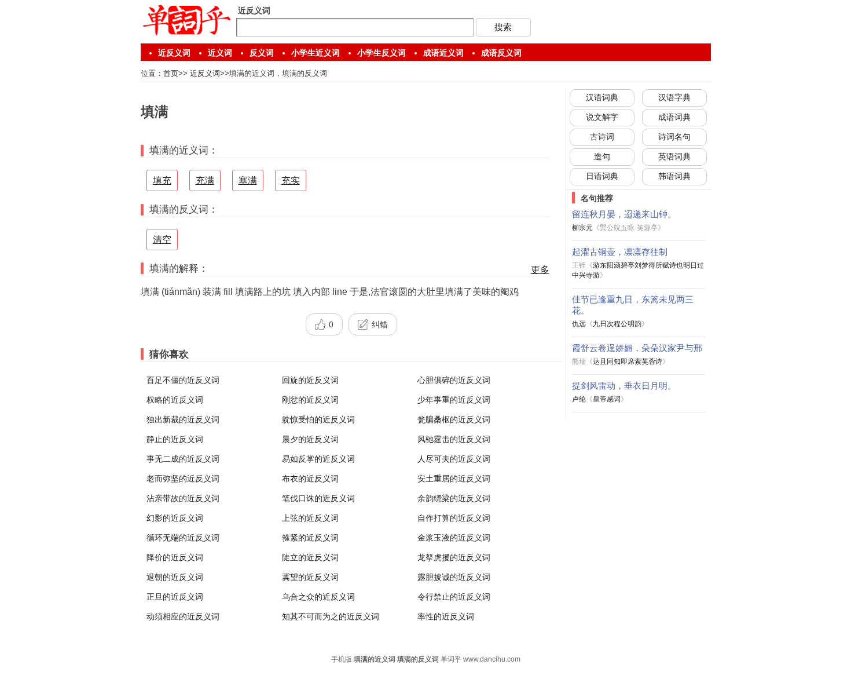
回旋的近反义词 (310, 380)
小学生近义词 (315, 52)
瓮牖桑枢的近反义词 (453, 419)
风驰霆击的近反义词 (453, 439)
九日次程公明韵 (617, 324)
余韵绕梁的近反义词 (453, 498)
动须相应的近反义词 (182, 616)
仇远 (579, 324)
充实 (290, 180)
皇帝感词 (607, 399)
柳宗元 (582, 228)
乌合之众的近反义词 (318, 596)
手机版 (341, 659)
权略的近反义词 (174, 399)
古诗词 (602, 136)
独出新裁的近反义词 (182, 419)
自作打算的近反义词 (453, 518)
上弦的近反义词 (310, 518)
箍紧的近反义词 (310, 537)
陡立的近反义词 (310, 557)
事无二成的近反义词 (182, 458)
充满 (205, 180)
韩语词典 (674, 176)
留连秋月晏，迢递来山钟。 (624, 214)
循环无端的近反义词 (182, 537)
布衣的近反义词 (310, 478)
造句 (602, 156)
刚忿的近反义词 (310, 399)
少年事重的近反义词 (453, 399)
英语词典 (674, 156)
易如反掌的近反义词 (318, 458)
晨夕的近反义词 (310, 439)
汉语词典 (602, 97)
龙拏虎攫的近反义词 (453, 557)
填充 (162, 180)
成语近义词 (443, 52)
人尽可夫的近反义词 (453, 458)
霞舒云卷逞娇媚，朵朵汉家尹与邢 (637, 348)
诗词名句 (674, 136)
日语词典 (602, 176)
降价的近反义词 (174, 557)
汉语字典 (674, 97)
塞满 (248, 180)
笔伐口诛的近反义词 (318, 498)
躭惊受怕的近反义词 (318, 419)
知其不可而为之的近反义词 (330, 616)
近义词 (220, 52)
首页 (170, 73)
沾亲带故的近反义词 (182, 498)
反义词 (262, 52)
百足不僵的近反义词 (182, 380)
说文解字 (602, 117)
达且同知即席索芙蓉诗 (627, 361)
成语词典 (674, 117)
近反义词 (174, 52)
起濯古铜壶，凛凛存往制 (619, 252)
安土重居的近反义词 (453, 478)
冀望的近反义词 (310, 577)
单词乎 (451, 659)
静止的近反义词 (174, 439)
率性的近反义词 (445, 616)
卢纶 (579, 399)
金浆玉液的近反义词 (453, 537)
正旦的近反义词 (174, 596)
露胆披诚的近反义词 (453, 577)
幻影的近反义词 (174, 518)
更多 (540, 270)
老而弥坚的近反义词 (182, 478)
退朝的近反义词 (174, 577)
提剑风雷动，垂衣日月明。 (624, 385)
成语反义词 (501, 52)
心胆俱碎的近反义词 (453, 380)
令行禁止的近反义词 (453, 596)
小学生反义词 (381, 52)
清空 (162, 239)
